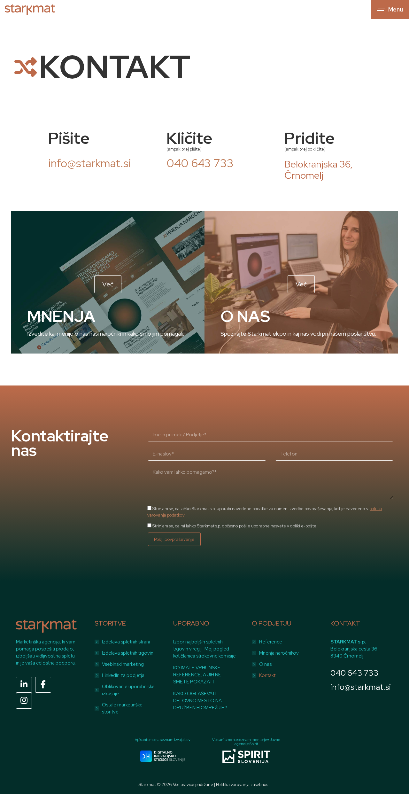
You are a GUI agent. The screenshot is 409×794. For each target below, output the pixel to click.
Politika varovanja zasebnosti (243, 784)
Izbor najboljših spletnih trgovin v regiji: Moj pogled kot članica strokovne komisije (204, 649)
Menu (395, 9)
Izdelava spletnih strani (126, 642)
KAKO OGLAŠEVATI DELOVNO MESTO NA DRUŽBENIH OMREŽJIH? (200, 700)
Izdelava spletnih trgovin (127, 653)
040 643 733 (354, 673)
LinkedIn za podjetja (123, 675)
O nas (265, 664)
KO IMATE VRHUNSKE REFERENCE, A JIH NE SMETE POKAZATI (197, 675)
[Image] (162, 756)
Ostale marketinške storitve (122, 708)
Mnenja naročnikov (279, 653)
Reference (270, 642)
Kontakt (267, 675)
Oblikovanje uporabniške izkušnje (128, 690)
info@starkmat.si (360, 687)
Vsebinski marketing (123, 664)
